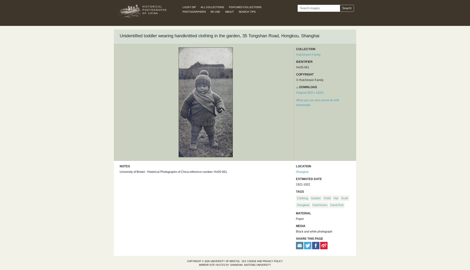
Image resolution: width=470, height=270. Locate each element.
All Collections (212, 7)
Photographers (194, 11)
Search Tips (247, 11)
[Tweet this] (308, 245)
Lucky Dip (189, 7)
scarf (344, 198)
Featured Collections (245, 7)
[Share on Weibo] (324, 245)
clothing (302, 198)
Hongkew (303, 205)
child (327, 198)
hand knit (336, 205)
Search (347, 8)
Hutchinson (319, 205)
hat (336, 198)
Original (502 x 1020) (309, 92)
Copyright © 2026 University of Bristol (213, 261)
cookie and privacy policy (264, 261)
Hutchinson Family (308, 54)
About (229, 11)
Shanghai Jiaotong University (250, 265)
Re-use (215, 11)
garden (316, 198)
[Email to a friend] (300, 245)
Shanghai (302, 171)
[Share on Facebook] (315, 245)
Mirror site (207, 265)
